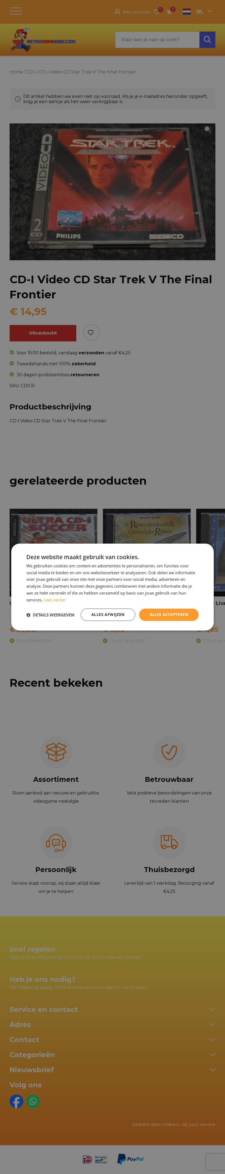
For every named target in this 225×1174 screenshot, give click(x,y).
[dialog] (112, 587)
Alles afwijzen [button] (108, 614)
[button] (50, 615)
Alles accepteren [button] (169, 614)
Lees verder (55, 599)
